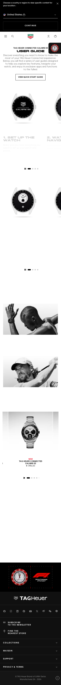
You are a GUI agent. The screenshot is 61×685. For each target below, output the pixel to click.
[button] (48, 36)
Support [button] (8, 659)
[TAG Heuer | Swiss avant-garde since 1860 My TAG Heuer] (30, 598)
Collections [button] (11, 643)
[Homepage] (30, 36)
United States (14, 15)
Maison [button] (8, 651)
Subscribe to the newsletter (19, 624)
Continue (41, 26)
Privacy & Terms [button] (13, 667)
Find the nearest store (17, 632)
